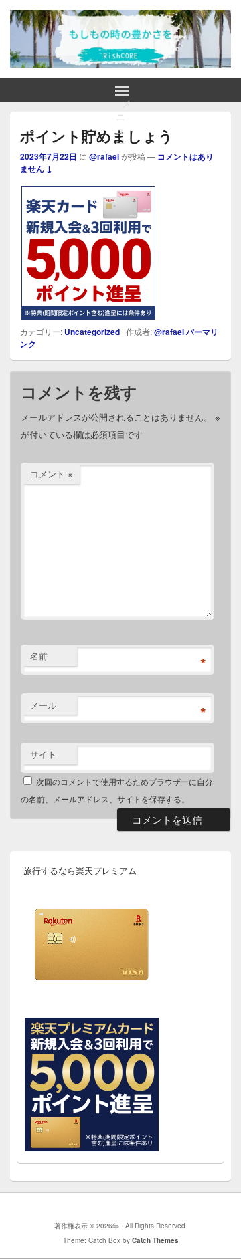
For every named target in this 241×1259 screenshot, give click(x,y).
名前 (39, 655)
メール (43, 705)
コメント (51, 473)
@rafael (104, 156)
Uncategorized (92, 332)
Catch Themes (155, 1240)
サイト (43, 754)
